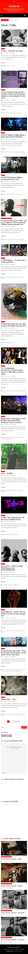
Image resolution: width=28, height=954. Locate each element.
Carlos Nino (4, 437)
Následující (17, 721)
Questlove (18, 390)
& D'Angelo (4, 390)
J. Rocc (11, 65)
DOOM (11, 490)
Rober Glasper (16, 151)
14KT (3, 239)
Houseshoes (17, 669)
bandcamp (4, 65)
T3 (25, 151)
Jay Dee (14, 65)
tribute (2, 278)
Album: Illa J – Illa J (8, 699)
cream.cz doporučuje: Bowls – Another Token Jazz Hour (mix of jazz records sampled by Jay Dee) (13, 95)
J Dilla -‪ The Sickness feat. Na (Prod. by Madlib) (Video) (12, 519)
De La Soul (4, 584)
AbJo (3, 490)
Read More (3, 62)
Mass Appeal (14, 534)
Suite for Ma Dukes (9, 438)
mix (16, 112)
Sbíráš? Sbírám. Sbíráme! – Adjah (11, 859)
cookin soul (4, 277)
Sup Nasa (14, 670)
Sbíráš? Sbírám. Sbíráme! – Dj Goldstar (13, 940)
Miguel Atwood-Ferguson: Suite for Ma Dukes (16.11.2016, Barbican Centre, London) (13, 421)
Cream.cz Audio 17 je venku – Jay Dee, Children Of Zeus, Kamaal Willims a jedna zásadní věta (14, 222)
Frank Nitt (13, 194)
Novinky (3, 48)
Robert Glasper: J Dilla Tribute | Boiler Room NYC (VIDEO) (13, 136)
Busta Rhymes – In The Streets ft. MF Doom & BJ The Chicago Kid (13, 614)
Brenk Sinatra (11, 669)
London (14, 437)
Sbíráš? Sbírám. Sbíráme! (6, 856)
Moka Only (18, 714)
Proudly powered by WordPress (12, 949)
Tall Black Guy (15, 584)
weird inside (18, 670)
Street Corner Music (7, 670)
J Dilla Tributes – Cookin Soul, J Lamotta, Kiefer (13, 261)
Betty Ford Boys (5, 669)
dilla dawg (9, 277)
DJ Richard (4, 342)
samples (19, 112)
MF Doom (3, 632)
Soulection (3, 491)
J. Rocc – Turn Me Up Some (12, 51)
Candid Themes (18, 951)
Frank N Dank (7, 194)
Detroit (3, 194)
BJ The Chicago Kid (6, 630)
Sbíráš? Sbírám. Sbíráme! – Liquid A (12, 886)
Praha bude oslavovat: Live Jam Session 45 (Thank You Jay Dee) (13, 325)
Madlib (21, 490)
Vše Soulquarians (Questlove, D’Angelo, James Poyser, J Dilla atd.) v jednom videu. (12, 371)
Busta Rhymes (13, 630)
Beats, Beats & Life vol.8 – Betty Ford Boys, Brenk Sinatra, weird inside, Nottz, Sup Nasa (13, 653)
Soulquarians (23, 390)
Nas (18, 534)
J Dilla (8, 65)
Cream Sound (4, 218)
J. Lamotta (16, 277)
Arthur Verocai (7, 490)
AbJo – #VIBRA (7, 474)
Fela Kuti (15, 490)
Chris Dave (4, 151)
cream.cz (14, 6)
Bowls (8, 112)
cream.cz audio (14, 239)
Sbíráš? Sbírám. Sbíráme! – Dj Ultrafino (13, 913)
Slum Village (21, 151)
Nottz (2, 670)
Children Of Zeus (7, 239)
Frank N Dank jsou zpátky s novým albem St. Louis (12, 178)
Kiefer (23, 277)
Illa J (8, 714)
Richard (14, 342)
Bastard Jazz (4, 714)
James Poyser (12, 390)
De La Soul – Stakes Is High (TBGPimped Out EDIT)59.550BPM (12, 568)
